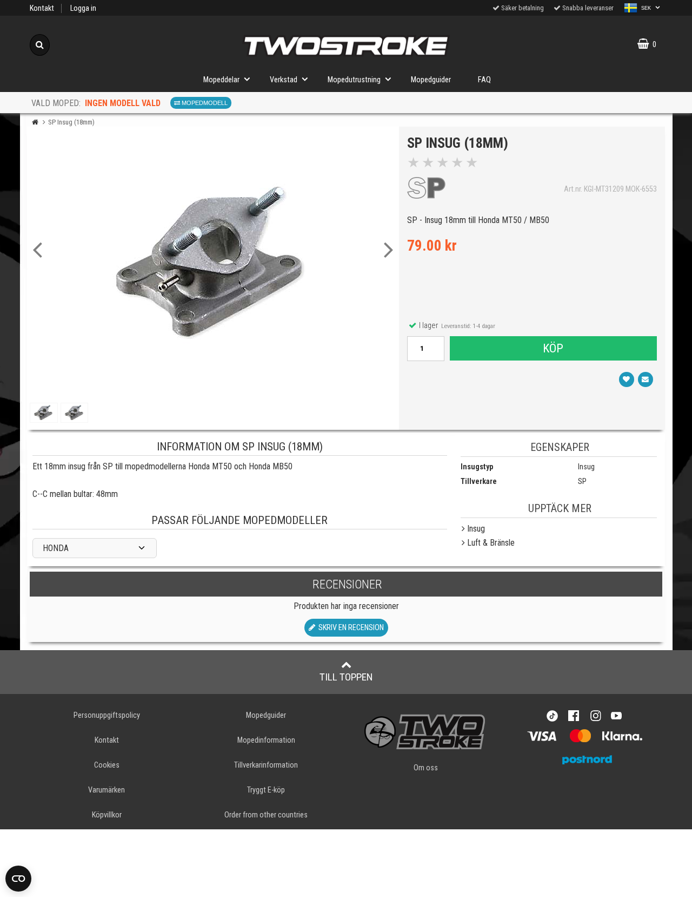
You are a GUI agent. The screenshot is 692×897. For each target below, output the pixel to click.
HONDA (56, 548)
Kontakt (42, 8)
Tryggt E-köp (266, 790)
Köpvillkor (107, 815)
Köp (553, 348)
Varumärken (106, 790)
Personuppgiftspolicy (107, 715)
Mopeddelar (221, 79)
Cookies (106, 765)
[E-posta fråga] (645, 379)
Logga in (83, 8)
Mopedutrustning (354, 79)
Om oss (426, 767)
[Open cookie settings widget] (18, 879)
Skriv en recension (349, 627)
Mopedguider (431, 79)
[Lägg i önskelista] (626, 379)
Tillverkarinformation (266, 765)
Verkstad (283, 79)
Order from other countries (266, 815)
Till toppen (346, 677)
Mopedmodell (204, 103)
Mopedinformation (266, 740)
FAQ (484, 79)
